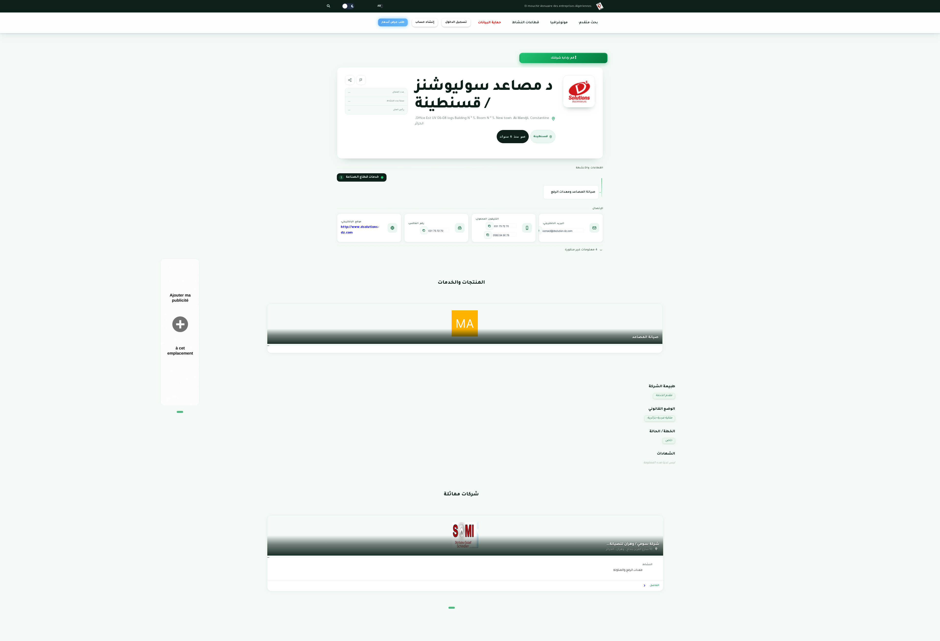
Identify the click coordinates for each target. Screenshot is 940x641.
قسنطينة (540, 136)
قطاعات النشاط (525, 22)
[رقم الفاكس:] (424, 230)
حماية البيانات (489, 22)
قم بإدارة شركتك (563, 58)
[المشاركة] (350, 80)
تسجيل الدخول (456, 22)
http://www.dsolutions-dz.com (360, 230)
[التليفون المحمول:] (490, 226)
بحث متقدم (588, 22)
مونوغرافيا (559, 22)
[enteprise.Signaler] (361, 80)
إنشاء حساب (424, 22)
